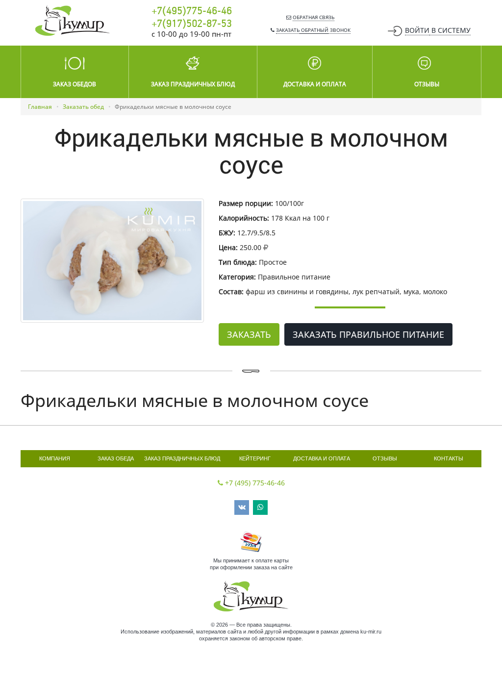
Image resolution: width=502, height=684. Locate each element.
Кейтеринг (255, 458)
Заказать (249, 334)
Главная (40, 106)
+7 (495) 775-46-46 (255, 482)
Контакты (448, 458)
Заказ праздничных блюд (182, 458)
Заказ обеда (116, 458)
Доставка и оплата (321, 458)
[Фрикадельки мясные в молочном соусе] (112, 261)
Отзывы (385, 458)
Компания (54, 458)
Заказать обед (83, 106)
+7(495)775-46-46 (191, 11)
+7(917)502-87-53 (191, 24)
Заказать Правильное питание (368, 334)
